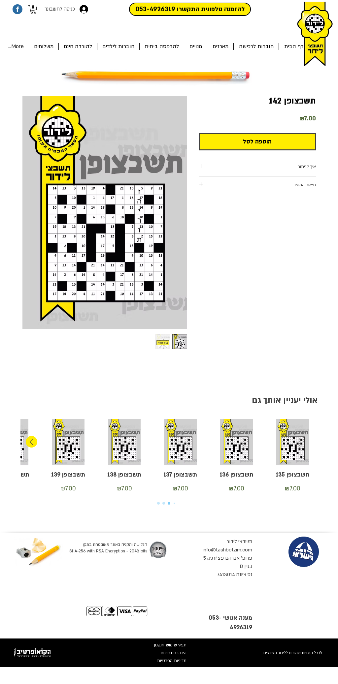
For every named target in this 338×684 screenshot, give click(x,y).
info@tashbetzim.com (227, 549)
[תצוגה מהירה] (292, 442)
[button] (33, 9)
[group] (169, 456)
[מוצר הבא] (31, 442)
